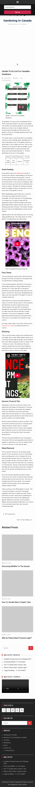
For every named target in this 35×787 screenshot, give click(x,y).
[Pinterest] (17, 15)
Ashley (16, 78)
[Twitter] (21, 15)
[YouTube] (24, 15)
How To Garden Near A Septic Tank (16, 602)
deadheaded (20, 173)
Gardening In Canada (18, 20)
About (6, 745)
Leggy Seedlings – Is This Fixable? (15, 670)
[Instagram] (10, 15)
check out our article (8, 325)
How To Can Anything (23, 520)
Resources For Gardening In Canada (15, 737)
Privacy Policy (9, 750)
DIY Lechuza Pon (10, 514)
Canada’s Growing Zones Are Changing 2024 (17, 659)
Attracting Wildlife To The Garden (16, 566)
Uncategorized (6, 80)
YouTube (6, 740)
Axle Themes (23, 784)
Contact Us (7, 748)
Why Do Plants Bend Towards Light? (17, 638)
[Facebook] (14, 15)
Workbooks (7, 742)
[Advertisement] (17, 44)
